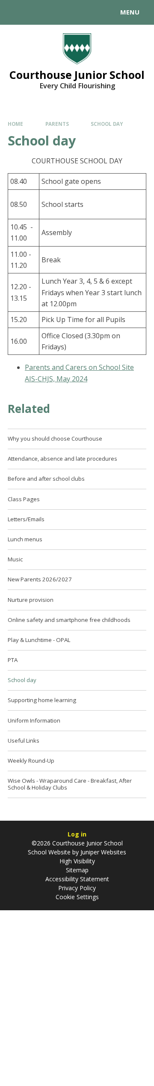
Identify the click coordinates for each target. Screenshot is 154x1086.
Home (15, 124)
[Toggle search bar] (16, 12)
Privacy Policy (77, 888)
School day (107, 124)
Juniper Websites (102, 852)
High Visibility (77, 861)
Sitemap (77, 870)
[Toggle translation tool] (37, 12)
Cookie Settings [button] (77, 897)
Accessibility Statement (77, 879)
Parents (57, 124)
